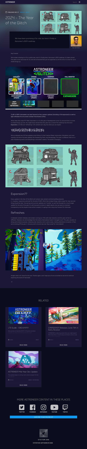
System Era (36, 380)
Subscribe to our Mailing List (43, 417)
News (23, 12)
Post (28, 12)
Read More (23, 345)
